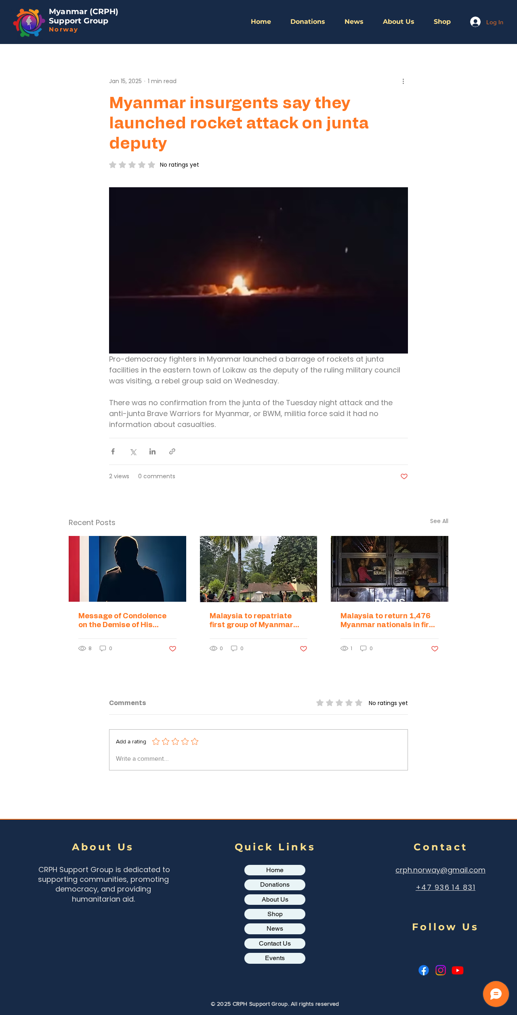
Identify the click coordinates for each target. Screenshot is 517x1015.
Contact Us (275, 943)
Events (275, 958)
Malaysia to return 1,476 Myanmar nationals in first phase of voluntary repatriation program (388, 621)
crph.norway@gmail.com (440, 870)
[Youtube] (457, 970)
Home (275, 870)
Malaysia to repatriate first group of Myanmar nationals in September (252, 621)
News (275, 928)
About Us (275, 899)
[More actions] (403, 81)
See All (439, 521)
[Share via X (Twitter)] (133, 451)
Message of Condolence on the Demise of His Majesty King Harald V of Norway (123, 621)
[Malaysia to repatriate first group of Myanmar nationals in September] (258, 569)
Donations (275, 884)
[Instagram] (441, 970)
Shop (275, 914)
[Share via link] (172, 451)
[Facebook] (424, 970)
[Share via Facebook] (113, 451)
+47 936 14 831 (445, 887)
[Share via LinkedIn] (152, 451)
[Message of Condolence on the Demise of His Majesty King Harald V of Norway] (127, 569)
